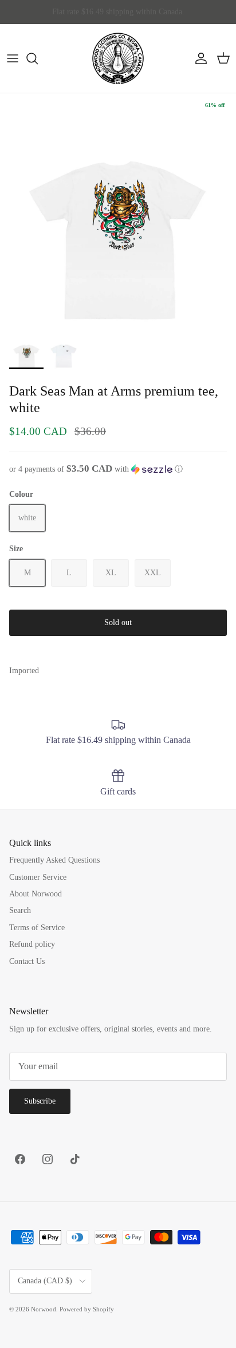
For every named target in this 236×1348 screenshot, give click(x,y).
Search (20, 910)
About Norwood (35, 894)
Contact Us (27, 961)
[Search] (37, 58)
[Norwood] (118, 58)
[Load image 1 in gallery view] (118, 211)
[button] (118, 469)
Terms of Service (37, 927)
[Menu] (12, 58)
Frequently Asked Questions (54, 860)
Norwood (43, 1309)
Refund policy (32, 944)
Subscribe (40, 1101)
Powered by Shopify (87, 1309)
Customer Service (37, 877)
